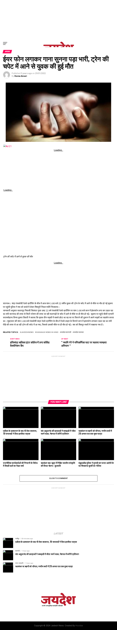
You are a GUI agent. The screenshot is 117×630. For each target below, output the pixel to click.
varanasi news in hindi (47, 332)
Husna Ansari (20, 76)
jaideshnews (27, 332)
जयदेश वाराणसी (66, 332)
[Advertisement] (58, 20)
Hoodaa (79, 625)
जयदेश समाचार (79, 332)
